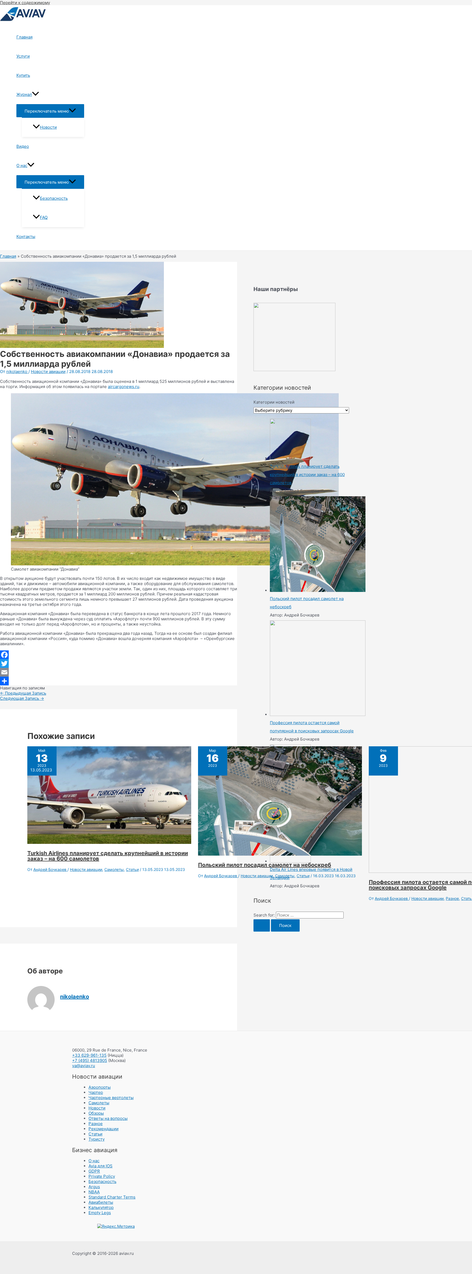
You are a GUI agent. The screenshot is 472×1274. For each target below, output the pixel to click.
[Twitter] (118, 663)
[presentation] (35, 94)
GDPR (94, 1171)
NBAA (94, 1191)
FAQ (44, 217)
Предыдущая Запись (23, 693)
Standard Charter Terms (111, 1197)
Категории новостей (273, 402)
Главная (24, 37)
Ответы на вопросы (108, 1118)
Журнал (24, 94)
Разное (452, 898)
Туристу (96, 1139)
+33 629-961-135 (89, 1055)
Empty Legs (99, 1212)
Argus (94, 1186)
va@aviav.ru (83, 1065)
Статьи (132, 869)
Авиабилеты (100, 1202)
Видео (22, 146)
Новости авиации (48, 371)
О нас (21, 165)
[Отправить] (118, 681)
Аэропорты (99, 1087)
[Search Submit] (261, 925)
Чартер (95, 1092)
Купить (23, 75)
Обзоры (96, 1113)
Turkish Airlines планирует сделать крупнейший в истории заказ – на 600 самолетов (107, 856)
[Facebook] (118, 654)
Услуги (23, 56)
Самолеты (114, 869)
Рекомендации (103, 1128)
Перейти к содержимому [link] (25, 2)
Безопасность (54, 198)
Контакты (25, 236)
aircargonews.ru (123, 386)
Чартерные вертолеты (111, 1097)
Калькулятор (101, 1207)
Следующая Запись (22, 698)
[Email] (118, 672)
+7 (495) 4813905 (89, 1060)
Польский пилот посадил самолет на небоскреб (264, 865)
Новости (48, 127)
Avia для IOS (100, 1166)
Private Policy (101, 1176)
